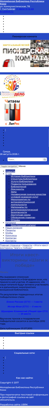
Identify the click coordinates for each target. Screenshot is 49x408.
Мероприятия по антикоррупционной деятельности (23, 202)
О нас (8, 173)
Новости (10, 171)
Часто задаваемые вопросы (21, 26)
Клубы (9, 233)
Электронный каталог (23, 225)
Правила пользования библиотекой (23, 185)
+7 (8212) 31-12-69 (25, 9)
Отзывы (10, 31)
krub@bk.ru (6, 11)
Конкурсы (11, 235)
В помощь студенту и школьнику (24, 19)
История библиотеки (23, 176)
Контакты (10, 240)
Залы (14, 191)
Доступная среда (20, 215)
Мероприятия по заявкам (20, 24)
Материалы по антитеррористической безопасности (24, 210)
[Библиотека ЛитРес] (12, 125)
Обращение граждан (23, 217)
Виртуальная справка (17, 16)
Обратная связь (14, 29)
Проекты (10, 230)
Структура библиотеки (24, 179)
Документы (17, 189)
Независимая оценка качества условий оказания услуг (28, 195)
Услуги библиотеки (22, 181)
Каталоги (10, 222)
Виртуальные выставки (18, 21)
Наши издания (13, 227)
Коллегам (10, 238)
